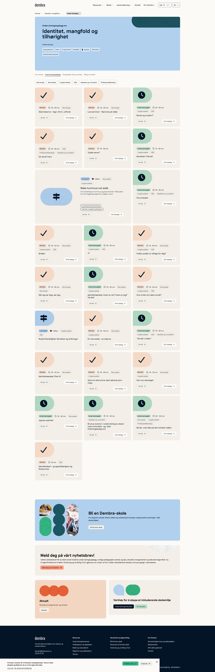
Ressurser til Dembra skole (119, 644)
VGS (75, 82)
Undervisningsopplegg (53, 74)
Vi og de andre (66, 49)
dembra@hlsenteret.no (43, 651)
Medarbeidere (153, 644)
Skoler (109, 5)
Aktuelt (138, 5)
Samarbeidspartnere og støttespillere (161, 641)
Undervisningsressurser (123, 606)
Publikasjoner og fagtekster (82, 644)
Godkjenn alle (129, 664)
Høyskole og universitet (89, 82)
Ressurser (97, 5)
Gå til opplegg (70, 117)
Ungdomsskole (65, 82)
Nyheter (44, 610)
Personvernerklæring (162, 667)
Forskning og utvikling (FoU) (120, 648)
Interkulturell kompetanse (51, 54)
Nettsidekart (175, 667)
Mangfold (76, 49)
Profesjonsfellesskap (108, 82)
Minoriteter (95, 49)
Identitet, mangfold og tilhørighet (53, 13)
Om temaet (39, 74)
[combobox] (176, 5)
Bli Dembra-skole (96, 527)
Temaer (37, 13)
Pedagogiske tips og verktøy (72, 74)
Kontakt (150, 651)
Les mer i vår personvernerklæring (19, 668)
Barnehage (40, 82)
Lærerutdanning (123, 5)
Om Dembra (149, 5)
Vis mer (42, 117)
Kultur (57, 49)
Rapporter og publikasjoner (82, 651)
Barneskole (52, 82)
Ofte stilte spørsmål (155, 648)
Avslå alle (144, 664)
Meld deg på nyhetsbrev (50, 568)
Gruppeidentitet (48, 49)
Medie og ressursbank (80, 648)
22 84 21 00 (39, 653)
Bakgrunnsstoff (89, 74)
